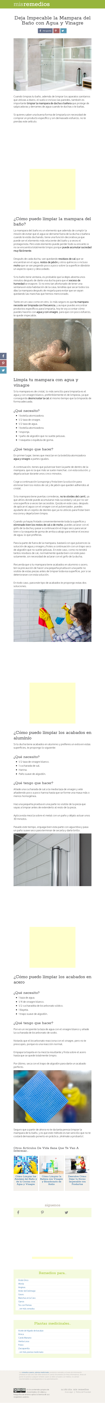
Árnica (21, 1334)
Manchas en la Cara (26, 1298)
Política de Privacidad (83, 1392)
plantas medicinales (42, 1372)
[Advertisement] (52, 152)
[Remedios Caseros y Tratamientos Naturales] (32, 5)
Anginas (21, 1287)
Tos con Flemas (25, 1305)
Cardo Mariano (24, 1338)
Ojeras (21, 1301)
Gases (21, 1294)
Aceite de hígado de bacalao (30, 1330)
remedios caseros (28, 1372)
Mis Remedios (81, 1389)
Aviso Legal (69, 1392)
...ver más (26, 1308)
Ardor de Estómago (27, 1291)
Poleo (21, 1345)
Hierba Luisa (23, 1341)
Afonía (21, 1284)
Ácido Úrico (23, 1280)
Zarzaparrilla (24, 1348)
